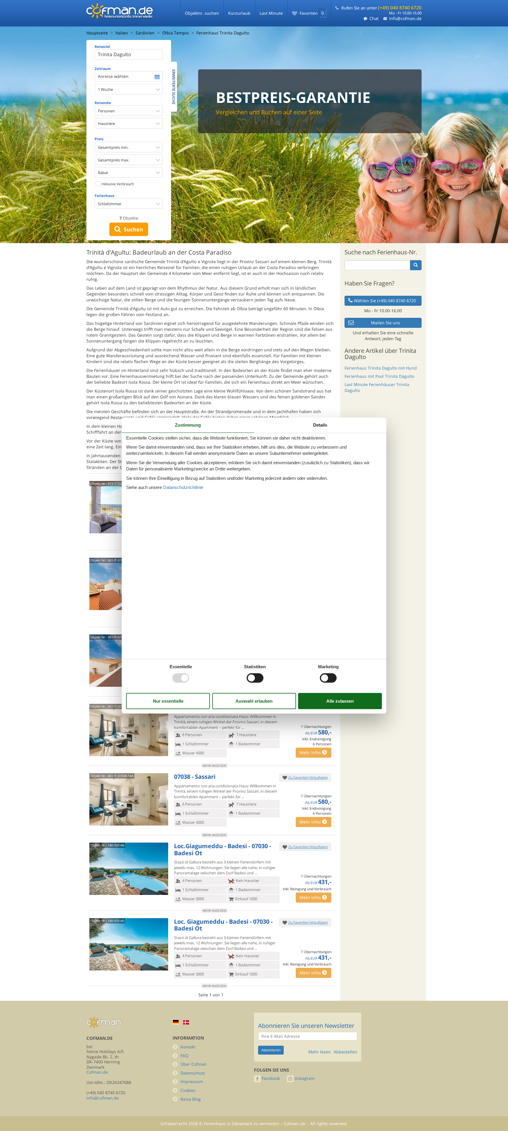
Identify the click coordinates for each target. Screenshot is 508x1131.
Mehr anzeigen (214, 766)
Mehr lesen (319, 1052)
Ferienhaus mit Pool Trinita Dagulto (379, 376)
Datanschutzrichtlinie (183, 487)
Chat (374, 18)
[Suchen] (416, 265)
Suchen (132, 229)
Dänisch (186, 1022)
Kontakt (188, 1047)
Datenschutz (193, 1073)
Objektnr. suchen (202, 13)
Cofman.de (97, 1072)
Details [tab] (320, 424)
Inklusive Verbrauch (117, 183)
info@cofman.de (405, 18)
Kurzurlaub (239, 13)
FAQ (184, 1055)
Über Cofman (194, 1064)
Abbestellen (345, 1052)
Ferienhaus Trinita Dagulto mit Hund (381, 368)
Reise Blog (191, 1099)
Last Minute (271, 13)
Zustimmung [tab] (188, 424)
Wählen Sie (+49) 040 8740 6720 (385, 300)
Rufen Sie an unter (381, 8)
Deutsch (176, 1022)
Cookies (188, 1090)
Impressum (192, 1081)
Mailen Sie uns (385, 322)
